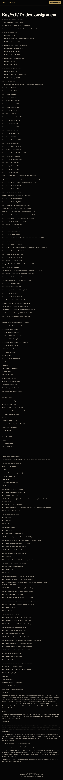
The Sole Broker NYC (9, 2)
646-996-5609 (40, 776)
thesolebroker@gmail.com (28, 776)
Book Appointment (55, 2)
